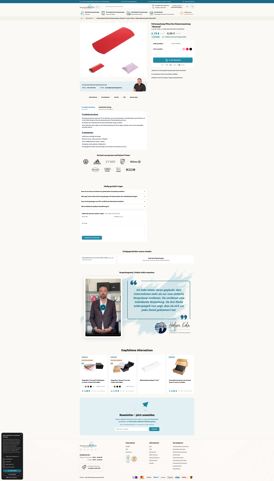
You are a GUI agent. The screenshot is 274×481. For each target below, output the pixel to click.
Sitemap (151, 463)
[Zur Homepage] (81, 18)
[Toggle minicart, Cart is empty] (192, 7)
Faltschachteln (89, 18)
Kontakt (128, 446)
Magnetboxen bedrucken (180, 460)
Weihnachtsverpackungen (180, 452)
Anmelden (154, 429)
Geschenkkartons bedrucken (181, 446)
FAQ (124, 97)
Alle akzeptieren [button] (12, 470)
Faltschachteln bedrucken (180, 463)
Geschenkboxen (177, 466)
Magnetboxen (176, 468)
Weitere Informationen (7, 453)
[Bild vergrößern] (113, 41)
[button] (12, 477)
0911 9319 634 (91, 87)
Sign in (110, 258)
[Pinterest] (92, 450)
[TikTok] (88, 450)
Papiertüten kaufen (178, 457)
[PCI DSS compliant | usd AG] (134, 459)
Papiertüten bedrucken (179, 449)
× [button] (21, 434)
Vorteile (116, 97)
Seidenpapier (176, 455)
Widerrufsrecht (153, 455)
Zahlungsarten (153, 460)
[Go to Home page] (87, 6)
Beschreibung (93, 97)
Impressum (129, 452)
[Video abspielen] (103, 307)
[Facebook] (81, 450)
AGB (150, 449)
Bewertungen (134, 97)
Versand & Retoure (154, 457)
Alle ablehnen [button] (12, 474)
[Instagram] (84, 450)
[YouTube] (96, 450)
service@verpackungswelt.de (113, 87)
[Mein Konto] (187, 7)
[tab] (88, 108)
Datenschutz (152, 452)
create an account (87, 259)
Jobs (127, 449)
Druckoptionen (105, 97)
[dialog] (12, 456)
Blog (150, 446)
